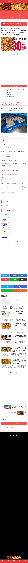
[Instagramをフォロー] (20, 286)
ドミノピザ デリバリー (6, 205)
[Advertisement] (14, 70)
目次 (12, 86)
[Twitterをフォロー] (7, 286)
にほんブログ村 (5, 217)
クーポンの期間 (8, 94)
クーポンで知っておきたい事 (11, 96)
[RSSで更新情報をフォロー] (20, 290)
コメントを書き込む (14, 423)
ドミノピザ (5, 237)
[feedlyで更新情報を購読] (7, 290)
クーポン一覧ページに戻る (7, 192)
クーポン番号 (8, 92)
